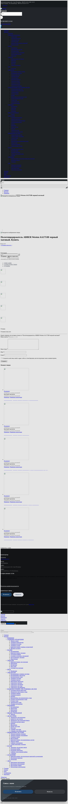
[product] (35, 519)
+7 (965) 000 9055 (6, 24)
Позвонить (18, 791)
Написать (50, 791)
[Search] (2, 17)
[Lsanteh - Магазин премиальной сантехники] (3, 8)
